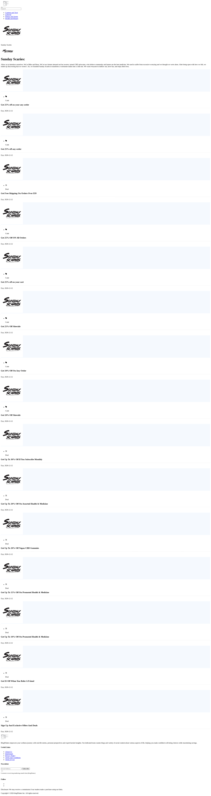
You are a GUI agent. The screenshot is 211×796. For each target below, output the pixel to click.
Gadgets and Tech (11, 13)
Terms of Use (10, 760)
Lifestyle (8, 15)
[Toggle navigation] (2, 7)
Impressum (9, 754)
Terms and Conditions (13, 758)
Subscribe (26, 769)
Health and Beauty (11, 19)
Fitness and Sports (11, 17)
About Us (8, 752)
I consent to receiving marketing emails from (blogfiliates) (18, 773)
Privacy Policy (10, 756)
